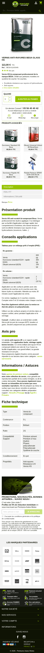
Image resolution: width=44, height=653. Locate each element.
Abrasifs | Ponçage (16, 393)
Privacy (27, 646)
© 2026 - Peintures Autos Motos (22, 651)
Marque (5, 202)
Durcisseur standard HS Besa (11, 146)
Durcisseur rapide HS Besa (11, 173)
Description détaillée (10, 88)
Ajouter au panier (28, 99)
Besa (10, 202)
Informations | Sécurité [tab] (13, 197)
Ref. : (4, 67)
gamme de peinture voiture (17, 374)
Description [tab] (8, 187)
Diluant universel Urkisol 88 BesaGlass (33, 146)
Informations (9, 627)
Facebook (18, 637)
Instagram (24, 637)
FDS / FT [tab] (7, 192)
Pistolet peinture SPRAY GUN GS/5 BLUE (33, 173)
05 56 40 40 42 (30, 108)
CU (34, 646)
